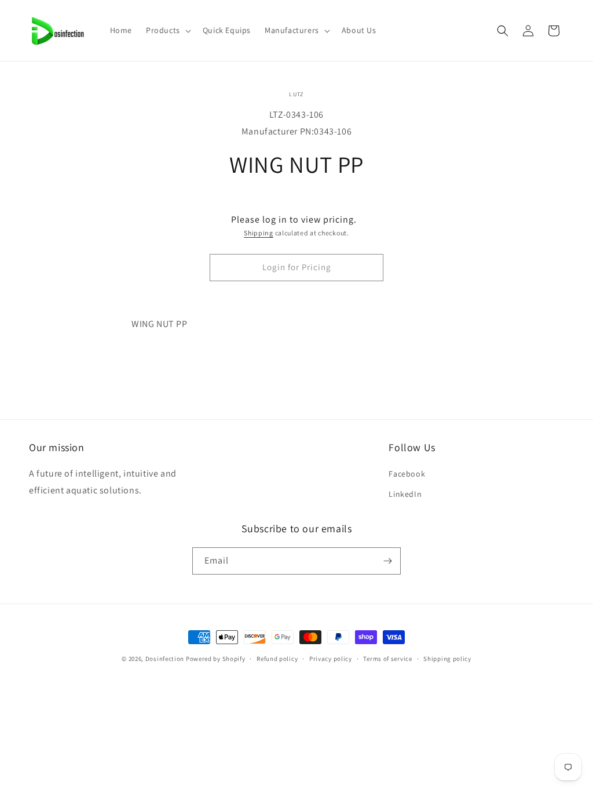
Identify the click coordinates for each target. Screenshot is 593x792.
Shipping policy (447, 659)
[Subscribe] (387, 561)
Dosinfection (164, 659)
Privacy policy (330, 659)
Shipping (258, 232)
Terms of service (387, 659)
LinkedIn (405, 494)
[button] (167, 30)
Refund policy (277, 659)
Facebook (407, 473)
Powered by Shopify (216, 659)
